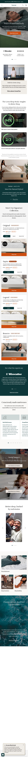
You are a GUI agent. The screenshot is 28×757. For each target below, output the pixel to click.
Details (22, 1)
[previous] (2, 527)
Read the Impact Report (14, 640)
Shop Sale (14, 254)
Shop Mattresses (14, 33)
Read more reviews (14, 392)
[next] (25, 527)
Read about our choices (14, 491)
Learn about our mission (14, 465)
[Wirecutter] (14, 374)
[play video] (14, 527)
